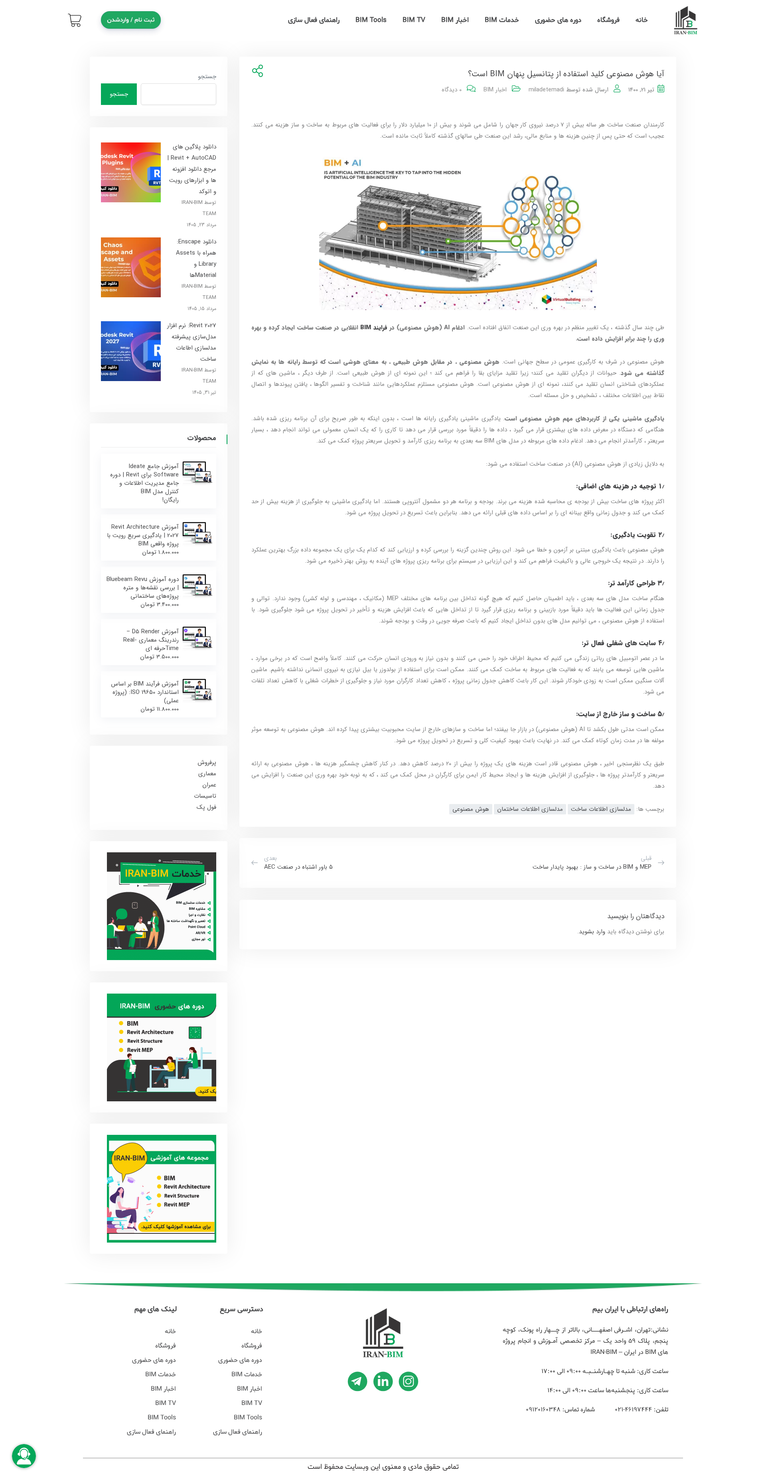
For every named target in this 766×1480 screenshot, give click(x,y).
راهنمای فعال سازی (314, 20)
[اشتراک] (256, 72)
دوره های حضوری (558, 20)
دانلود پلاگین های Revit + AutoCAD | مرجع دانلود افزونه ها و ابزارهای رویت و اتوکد (191, 169)
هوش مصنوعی (470, 809)
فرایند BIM (373, 327)
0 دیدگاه (452, 90)
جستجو (207, 76)
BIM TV (414, 20)
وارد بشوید (592, 932)
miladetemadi (546, 90)
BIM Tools (371, 20)
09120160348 (543, 1410)
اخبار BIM (455, 20)
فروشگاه (608, 20)
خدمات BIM (502, 20)
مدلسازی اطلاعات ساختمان (530, 809)
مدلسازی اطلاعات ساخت (601, 809)
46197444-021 (632, 1410)
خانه (642, 20)
